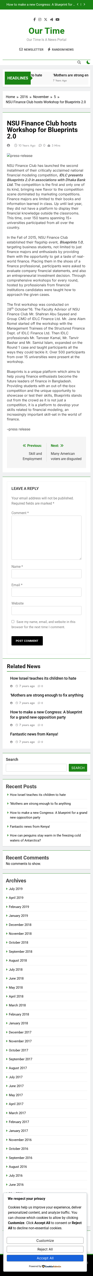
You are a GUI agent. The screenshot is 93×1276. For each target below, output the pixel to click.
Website (17, 603)
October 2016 (18, 1149)
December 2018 (20, 925)
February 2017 (19, 1122)
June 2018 (16, 978)
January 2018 (18, 1023)
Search (12, 759)
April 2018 (16, 996)
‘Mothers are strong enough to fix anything (46, 695)
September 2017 (20, 1059)
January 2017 (18, 1131)
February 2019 (19, 907)
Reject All (45, 1249)
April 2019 (16, 898)
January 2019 (18, 916)
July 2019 (15, 889)
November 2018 (20, 934)
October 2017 (18, 1050)
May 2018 (16, 988)
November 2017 (20, 1041)
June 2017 (16, 1086)
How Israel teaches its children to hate (43, 678)
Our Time (47, 31)
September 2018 (20, 952)
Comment (20, 513)
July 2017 (15, 1077)
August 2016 (18, 1167)
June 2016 (16, 1185)
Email (16, 585)
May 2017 (16, 1095)
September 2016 (20, 1158)
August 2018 (18, 960)
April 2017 (16, 1104)
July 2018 (15, 970)
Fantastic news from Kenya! (55, 4)
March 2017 (17, 1113)
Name (17, 567)
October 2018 (18, 943)
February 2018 (19, 1014)
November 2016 (20, 1140)
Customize (45, 1240)
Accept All (45, 1258)
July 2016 (15, 1176)
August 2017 (18, 1068)
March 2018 (17, 1005)
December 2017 (20, 1032)
